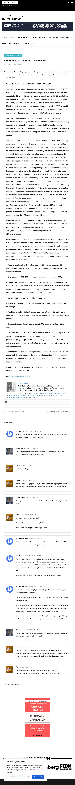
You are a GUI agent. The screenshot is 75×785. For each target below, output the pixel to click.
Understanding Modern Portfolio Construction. (20, 397)
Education (38, 38)
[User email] (6, 402)
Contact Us (28, 43)
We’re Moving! (7, 5)
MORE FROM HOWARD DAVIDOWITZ (58, 412)
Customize (12, 777)
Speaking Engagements (60, 38)
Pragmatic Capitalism (11, 19)
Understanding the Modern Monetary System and (47, 395)
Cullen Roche (8, 64)
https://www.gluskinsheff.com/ (19, 376)
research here (62, 75)
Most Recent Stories (13, 55)
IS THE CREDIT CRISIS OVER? (14, 412)
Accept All (38, 777)
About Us (6, 38)
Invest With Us (9, 43)
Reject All (25, 777)
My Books (22, 38)
